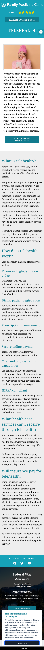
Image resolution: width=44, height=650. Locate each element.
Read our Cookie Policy (24, 637)
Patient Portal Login (22, 19)
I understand (22, 643)
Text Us (23, 648)
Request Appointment (22, 608)
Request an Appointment (22, 139)
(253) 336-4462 (23, 579)
